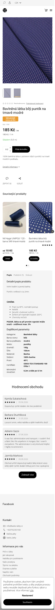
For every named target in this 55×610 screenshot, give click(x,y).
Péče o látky (8, 551)
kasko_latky (11, 537)
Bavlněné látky (30, 334)
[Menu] (51, 10)
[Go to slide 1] (26, 265)
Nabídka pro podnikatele (13, 558)
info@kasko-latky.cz (15, 526)
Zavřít (19, 175)
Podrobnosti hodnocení (34, 103)
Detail (7, 259)
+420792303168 (14, 530)
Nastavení (27, 595)
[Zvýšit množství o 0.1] (10, 147)
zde (32, 590)
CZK (17, 2)
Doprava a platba (10, 568)
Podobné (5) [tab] (19, 275)
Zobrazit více (27, 475)
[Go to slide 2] (28, 265)
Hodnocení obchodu (27, 387)
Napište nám (8, 572)
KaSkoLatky (11, 534)
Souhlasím (27, 602)
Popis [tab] (9, 275)
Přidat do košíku (21, 149)
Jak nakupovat (8, 555)
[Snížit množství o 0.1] (10, 150)
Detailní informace (10, 166)
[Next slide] (52, 231)
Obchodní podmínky (11, 575)
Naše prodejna (9, 562)
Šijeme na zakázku (10, 565)
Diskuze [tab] (29, 275)
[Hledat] (5, 2)
